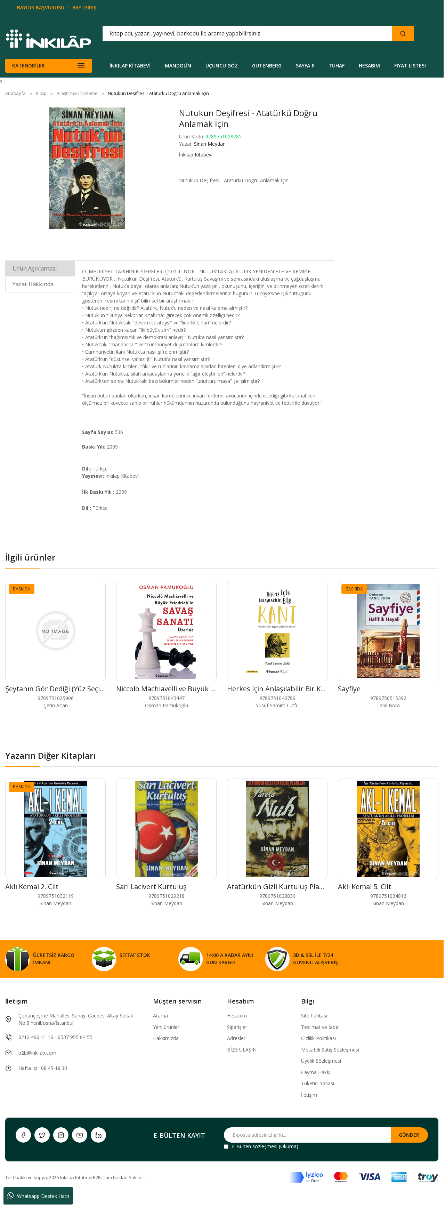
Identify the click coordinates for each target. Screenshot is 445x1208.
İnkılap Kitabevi (195, 154)
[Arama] (403, 33)
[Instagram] (60, 1135)
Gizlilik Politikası (318, 1038)
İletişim (309, 1095)
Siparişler (237, 1027)
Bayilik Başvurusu (40, 7)
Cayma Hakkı (315, 1072)
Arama (160, 1015)
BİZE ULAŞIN (242, 1049)
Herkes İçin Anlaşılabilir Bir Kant (279, 688)
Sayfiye (349, 688)
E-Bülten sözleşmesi (254, 1146)
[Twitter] (42, 1135)
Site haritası (314, 1015)
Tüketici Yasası (317, 1083)
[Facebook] (23, 1135)
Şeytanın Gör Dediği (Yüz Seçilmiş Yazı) (67, 688)
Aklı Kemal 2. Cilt (31, 886)
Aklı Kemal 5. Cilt (364, 886)
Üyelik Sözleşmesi (321, 1060)
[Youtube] (79, 1135)
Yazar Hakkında (33, 284)
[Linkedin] (98, 1135)
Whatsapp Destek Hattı (43, 1196)
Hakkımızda (166, 1038)
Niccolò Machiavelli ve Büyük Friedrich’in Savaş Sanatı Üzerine (216, 688)
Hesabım (237, 1015)
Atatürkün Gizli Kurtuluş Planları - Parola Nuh (302, 886)
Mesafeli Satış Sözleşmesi (330, 1049)
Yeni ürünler (166, 1027)
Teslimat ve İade (319, 1027)
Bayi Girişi (85, 7)
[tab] (40, 268)
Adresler (236, 1038)
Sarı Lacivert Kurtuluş (151, 886)
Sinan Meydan (210, 143)
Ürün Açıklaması (35, 268)
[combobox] (216, 33)
